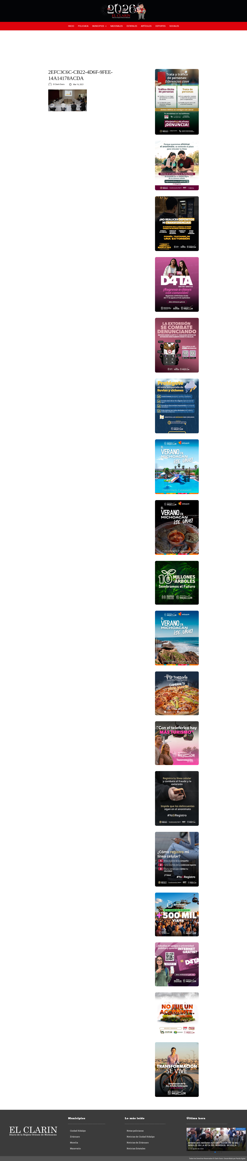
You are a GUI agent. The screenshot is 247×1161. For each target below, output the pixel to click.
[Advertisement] (123, 50)
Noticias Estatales (136, 1148)
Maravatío (75, 1148)
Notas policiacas (135, 1130)
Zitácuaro (75, 1136)
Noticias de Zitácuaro (138, 1142)
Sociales (174, 26)
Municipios (98, 26)
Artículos (146, 26)
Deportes (160, 26)
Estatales (132, 26)
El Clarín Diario (59, 84)
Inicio (71, 26)
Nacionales (116, 26)
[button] (210, 1152)
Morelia (74, 1142)
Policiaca (83, 26)
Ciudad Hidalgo (78, 1130)
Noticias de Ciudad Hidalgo (141, 1136)
